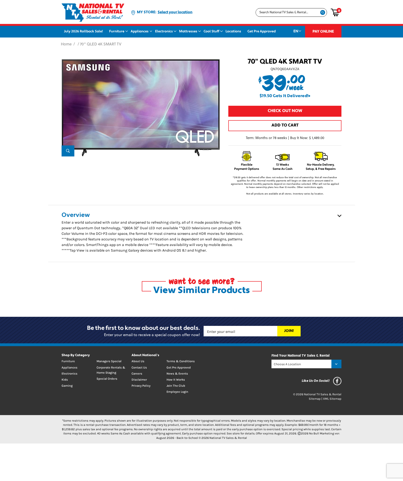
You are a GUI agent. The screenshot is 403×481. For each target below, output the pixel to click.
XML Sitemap (332, 398)
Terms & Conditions (181, 361)
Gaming (67, 385)
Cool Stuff (211, 31)
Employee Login (177, 391)
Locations (233, 31)
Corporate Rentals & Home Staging (111, 370)
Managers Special (109, 361)
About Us (138, 361)
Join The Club (176, 385)
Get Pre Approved (261, 31)
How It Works (176, 379)
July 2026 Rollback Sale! (83, 31)
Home (66, 44)
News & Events (177, 373)
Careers (137, 373)
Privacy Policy (141, 385)
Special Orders (107, 378)
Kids (65, 379)
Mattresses (188, 31)
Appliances (140, 31)
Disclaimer (139, 379)
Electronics (164, 31)
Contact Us (139, 367)
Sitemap (315, 398)
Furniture (116, 31)
